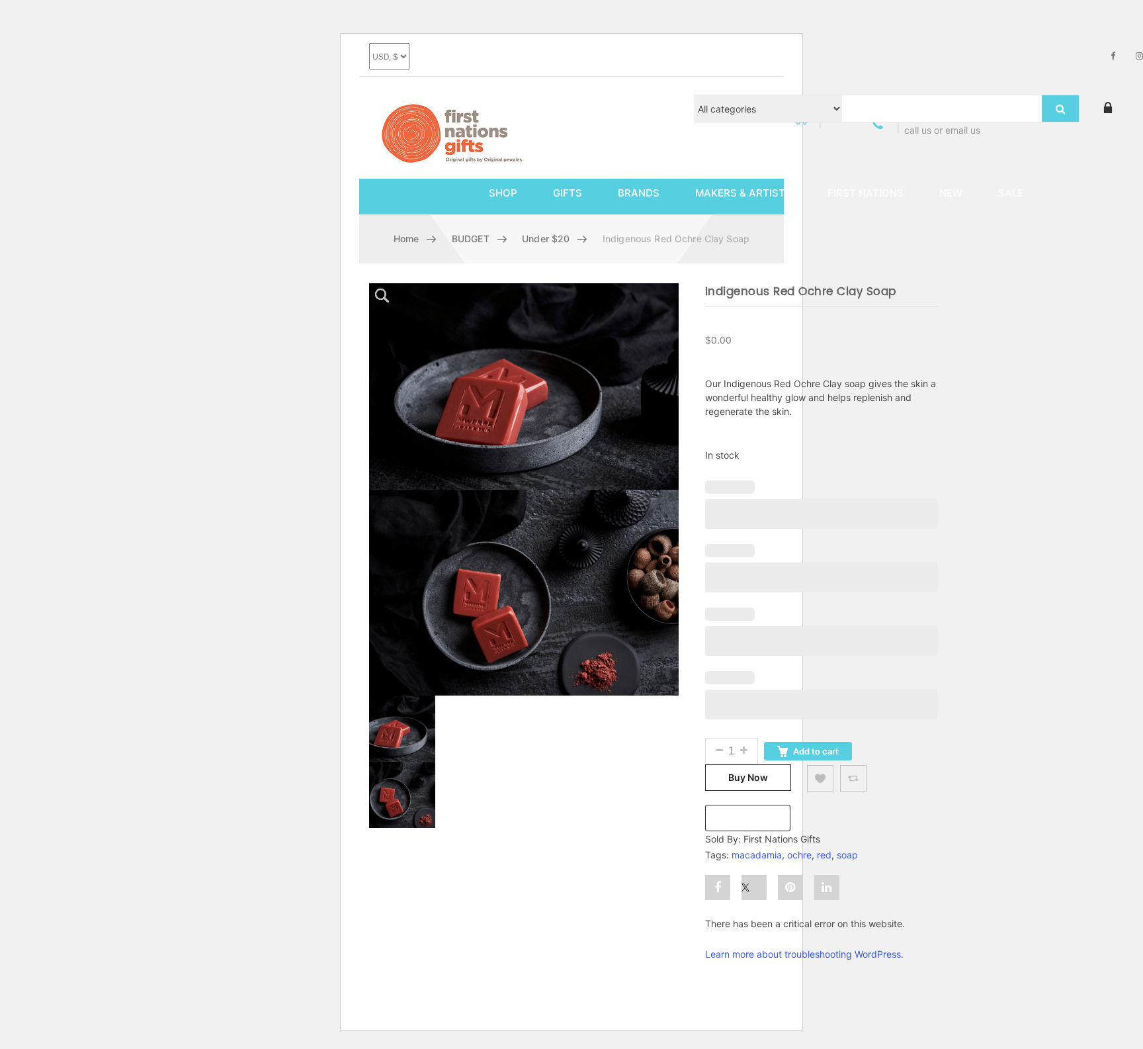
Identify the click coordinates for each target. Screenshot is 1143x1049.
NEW (950, 193)
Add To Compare (853, 778)
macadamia (757, 854)
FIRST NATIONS (865, 193)
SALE (1010, 193)
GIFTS (567, 193)
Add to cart (816, 751)
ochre (799, 854)
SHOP (503, 193)
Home (406, 238)
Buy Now (748, 777)
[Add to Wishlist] (820, 778)
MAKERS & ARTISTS (743, 193)
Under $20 (546, 238)
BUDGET (470, 238)
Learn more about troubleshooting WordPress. (804, 954)
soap (847, 854)
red (824, 854)
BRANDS (638, 193)
